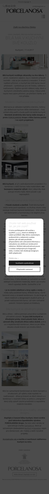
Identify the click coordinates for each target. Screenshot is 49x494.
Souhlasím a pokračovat (25, 263)
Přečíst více (13, 258)
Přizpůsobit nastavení (24, 269)
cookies (18, 232)
